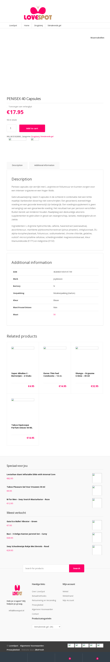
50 (54, 314)
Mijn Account (68, 600)
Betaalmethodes (39, 596)
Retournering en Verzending (44, 600)
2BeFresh (39, 649)
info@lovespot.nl (16, 610)
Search (76, 568)
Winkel (65, 591)
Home (26, 25)
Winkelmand (68, 596)
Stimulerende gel (46, 136)
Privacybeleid (37, 605)
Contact (35, 614)
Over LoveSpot (38, 591)
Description (17, 165)
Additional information (44, 165)
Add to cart (32, 128)
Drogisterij (35, 136)
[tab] (17, 165)
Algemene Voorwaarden (42, 609)
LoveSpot (13, 25)
